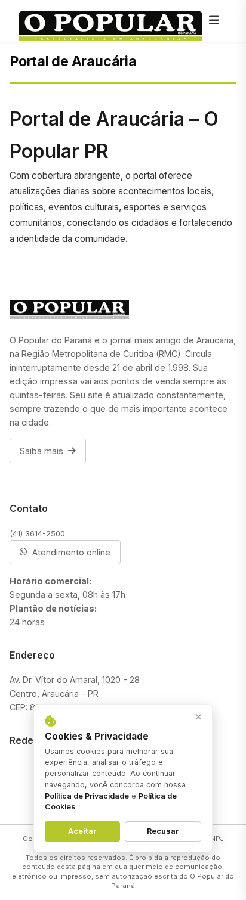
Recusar (163, 831)
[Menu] (214, 21)
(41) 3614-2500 (37, 533)
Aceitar (82, 831)
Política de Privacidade (87, 796)
